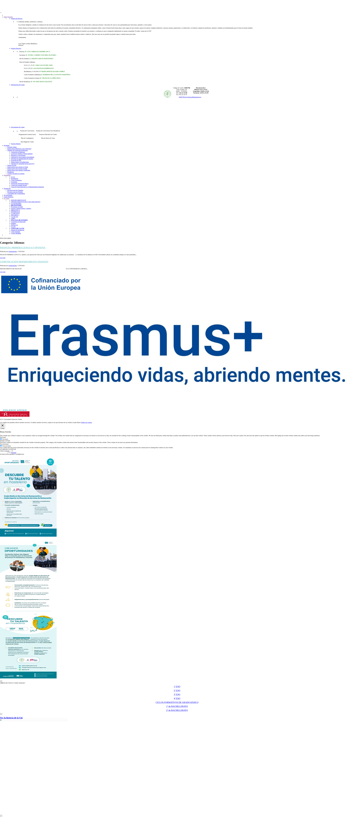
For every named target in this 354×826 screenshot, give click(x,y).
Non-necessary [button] (4, 444)
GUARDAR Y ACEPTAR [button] (8, 449)
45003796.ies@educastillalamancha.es (190, 97)
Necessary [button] (3, 437)
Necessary (5, 439)
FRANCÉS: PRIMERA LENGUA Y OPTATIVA (22, 247)
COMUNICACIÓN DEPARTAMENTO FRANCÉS (24, 261)
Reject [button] (79, 422)
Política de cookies (86, 422)
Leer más (2, 258)
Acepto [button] (74, 422)
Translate (13, 452)
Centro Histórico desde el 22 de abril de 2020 (235, 7)
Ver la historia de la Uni (11, 717)
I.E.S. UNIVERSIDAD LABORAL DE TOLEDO (244, 4)
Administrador (12, 251)
